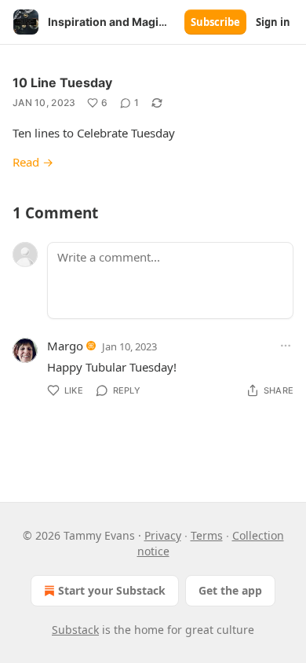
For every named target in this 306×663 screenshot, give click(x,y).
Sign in (273, 22)
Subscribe (215, 22)
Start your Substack (112, 590)
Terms (207, 535)
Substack (75, 629)
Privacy (162, 535)
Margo (65, 345)
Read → (33, 162)
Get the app (230, 590)
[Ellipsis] (285, 345)
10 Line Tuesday (62, 82)
